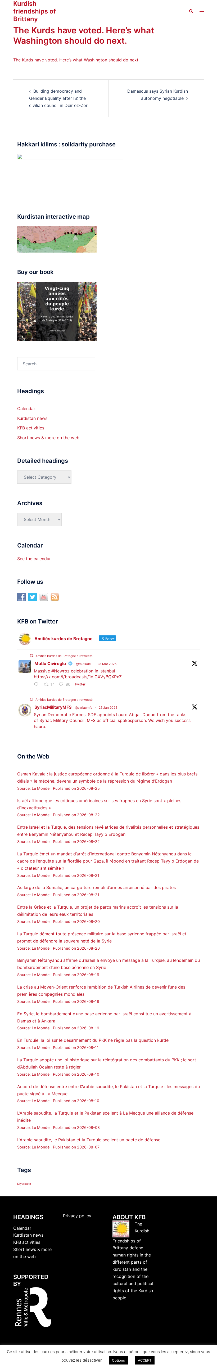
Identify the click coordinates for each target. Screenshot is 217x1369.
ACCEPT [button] (144, 1360)
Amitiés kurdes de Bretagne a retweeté (64, 656)
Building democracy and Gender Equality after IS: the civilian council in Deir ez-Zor (58, 98)
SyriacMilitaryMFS (52, 707)
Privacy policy (77, 1215)
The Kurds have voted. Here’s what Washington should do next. (76, 59)
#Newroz (60, 671)
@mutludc (83, 664)
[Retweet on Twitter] (31, 656)
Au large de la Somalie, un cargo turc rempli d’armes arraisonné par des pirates (96, 887)
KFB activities (30, 427)
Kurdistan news (32, 418)
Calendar (26, 408)
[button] (191, 11)
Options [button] (118, 1360)
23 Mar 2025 (106, 664)
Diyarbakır (24, 1184)
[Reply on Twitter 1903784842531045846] (38, 685)
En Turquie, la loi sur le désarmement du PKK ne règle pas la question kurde (93, 1040)
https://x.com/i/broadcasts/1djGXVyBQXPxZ (78, 676)
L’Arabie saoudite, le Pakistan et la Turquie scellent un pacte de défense (88, 1139)
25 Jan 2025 (108, 708)
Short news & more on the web (48, 437)
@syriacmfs (83, 708)
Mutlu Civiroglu (50, 663)
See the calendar (34, 558)
